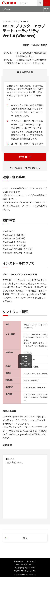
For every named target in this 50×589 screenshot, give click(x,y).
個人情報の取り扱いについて (25, 568)
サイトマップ (31, 561)
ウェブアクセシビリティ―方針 (25, 571)
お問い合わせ (18, 561)
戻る (25, 537)
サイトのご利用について (25, 564)
